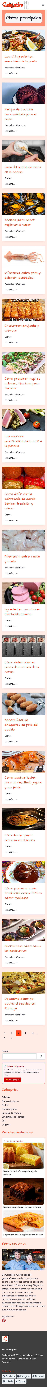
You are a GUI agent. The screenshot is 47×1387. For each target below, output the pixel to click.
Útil (3, 1120)
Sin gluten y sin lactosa (13, 1116)
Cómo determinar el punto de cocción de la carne (22, 667)
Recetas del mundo (11, 1113)
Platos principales (10, 1101)
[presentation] (23, 40)
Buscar (5, 1051)
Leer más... (11, 73)
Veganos (6, 1124)
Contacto (6, 1362)
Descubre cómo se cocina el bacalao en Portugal (20, 1004)
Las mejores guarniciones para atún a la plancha (23, 441)
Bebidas (6, 1097)
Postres (5, 1105)
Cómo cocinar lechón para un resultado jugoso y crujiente (23, 782)
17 (4, 1038)
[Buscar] (41, 1056)
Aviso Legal (28, 1355)
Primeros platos (9, 1109)
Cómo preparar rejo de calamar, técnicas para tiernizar (22, 383)
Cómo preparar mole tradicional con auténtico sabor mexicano (23, 893)
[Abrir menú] (43, 5)
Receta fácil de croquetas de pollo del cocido (21, 725)
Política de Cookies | (27, 1358)
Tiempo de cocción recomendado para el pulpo (20, 114)
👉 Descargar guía (12, 1080)
